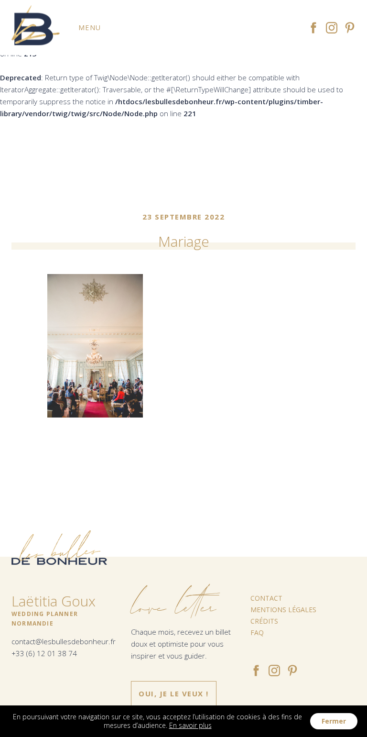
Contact (266, 598)
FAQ (257, 632)
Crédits (264, 621)
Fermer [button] (334, 721)
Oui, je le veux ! (174, 693)
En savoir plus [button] (190, 725)
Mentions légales (283, 609)
